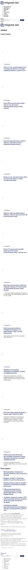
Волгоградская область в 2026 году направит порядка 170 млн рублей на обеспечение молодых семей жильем (15, 287)
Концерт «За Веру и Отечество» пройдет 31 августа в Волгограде (14, 479)
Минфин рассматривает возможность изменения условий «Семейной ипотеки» (14, 371)
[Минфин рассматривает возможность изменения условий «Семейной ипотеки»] (15, 352)
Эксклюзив (6, 12)
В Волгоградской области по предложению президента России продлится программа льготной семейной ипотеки (14, 457)
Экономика (6, 8)
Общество (7, 64)
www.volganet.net (15, 513)
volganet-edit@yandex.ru (10, 530)
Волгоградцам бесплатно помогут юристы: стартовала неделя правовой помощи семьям (15, 142)
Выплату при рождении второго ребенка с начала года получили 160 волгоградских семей (15, 214)
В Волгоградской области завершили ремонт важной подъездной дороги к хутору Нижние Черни (13, 491)
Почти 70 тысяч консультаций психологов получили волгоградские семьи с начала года (15, 250)
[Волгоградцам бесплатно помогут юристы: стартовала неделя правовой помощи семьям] (15, 123)
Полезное (6, 16)
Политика (6, 9)
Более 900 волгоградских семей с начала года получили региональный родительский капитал (14, 105)
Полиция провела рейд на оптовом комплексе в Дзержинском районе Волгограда (15, 484)
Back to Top (3, 553)
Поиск (22, 20)
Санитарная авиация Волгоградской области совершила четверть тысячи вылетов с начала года (15, 507)
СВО (5, 10)
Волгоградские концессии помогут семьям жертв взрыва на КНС (15, 413)
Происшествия (7, 6)
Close (2, 554)
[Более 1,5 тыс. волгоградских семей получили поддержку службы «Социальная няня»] (15, 159)
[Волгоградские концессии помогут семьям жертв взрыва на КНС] (15, 395)
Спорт (5, 13)
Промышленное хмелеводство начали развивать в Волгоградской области (15, 473)
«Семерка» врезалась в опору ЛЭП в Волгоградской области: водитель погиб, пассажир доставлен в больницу (15, 499)
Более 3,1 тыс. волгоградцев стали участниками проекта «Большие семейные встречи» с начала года (15, 68)
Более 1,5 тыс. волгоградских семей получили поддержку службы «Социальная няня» (15, 178)
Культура (6, 14)
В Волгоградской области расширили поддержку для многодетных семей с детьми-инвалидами (13, 330)
